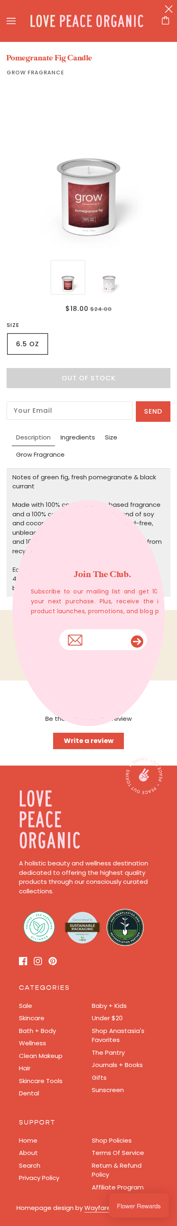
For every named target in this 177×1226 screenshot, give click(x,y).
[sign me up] (139, 639)
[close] (169, 9)
